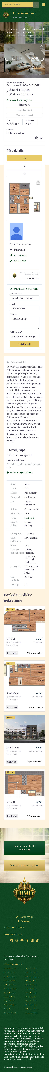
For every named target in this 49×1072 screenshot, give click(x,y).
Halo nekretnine (31, 981)
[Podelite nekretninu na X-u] (41, 137)
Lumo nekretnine (31, 1013)
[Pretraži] (36, 5)
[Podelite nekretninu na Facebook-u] (36, 137)
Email (12, 304)
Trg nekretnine (30, 1001)
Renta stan (7, 1009)
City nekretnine (31, 969)
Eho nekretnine (30, 985)
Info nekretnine (31, 973)
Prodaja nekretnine (11, 1013)
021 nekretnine (9, 973)
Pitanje (13, 314)
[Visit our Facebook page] (11, 940)
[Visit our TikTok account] (37, 940)
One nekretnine (31, 1005)
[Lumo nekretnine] (6, 15)
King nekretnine (10, 1001)
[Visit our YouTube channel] (22, 940)
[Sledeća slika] (42, 59)
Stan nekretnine (9, 993)
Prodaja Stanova (10, 29)
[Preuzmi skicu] (38, 182)
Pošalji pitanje (24, 344)
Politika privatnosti (15, 927)
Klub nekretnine (9, 985)
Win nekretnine (30, 989)
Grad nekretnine (10, 969)
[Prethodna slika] (7, 59)
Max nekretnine (31, 997)
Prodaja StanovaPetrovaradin (33, 29)
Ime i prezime (16, 293)
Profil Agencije (33, 278)
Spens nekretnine (10, 989)
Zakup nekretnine (31, 1009)
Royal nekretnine (10, 977)
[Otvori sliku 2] (24, 59)
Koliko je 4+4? (16, 332)
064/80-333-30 (20, 17)
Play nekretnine (9, 997)
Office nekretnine (10, 981)
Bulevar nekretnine (32, 977)
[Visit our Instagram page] (16, 940)
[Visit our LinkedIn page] (32, 940)
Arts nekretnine (9, 1005)
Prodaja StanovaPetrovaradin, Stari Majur (24, 32)
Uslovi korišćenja (13, 934)
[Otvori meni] (44, 5)
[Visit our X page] (27, 940)
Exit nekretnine (30, 993)
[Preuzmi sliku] (41, 47)
